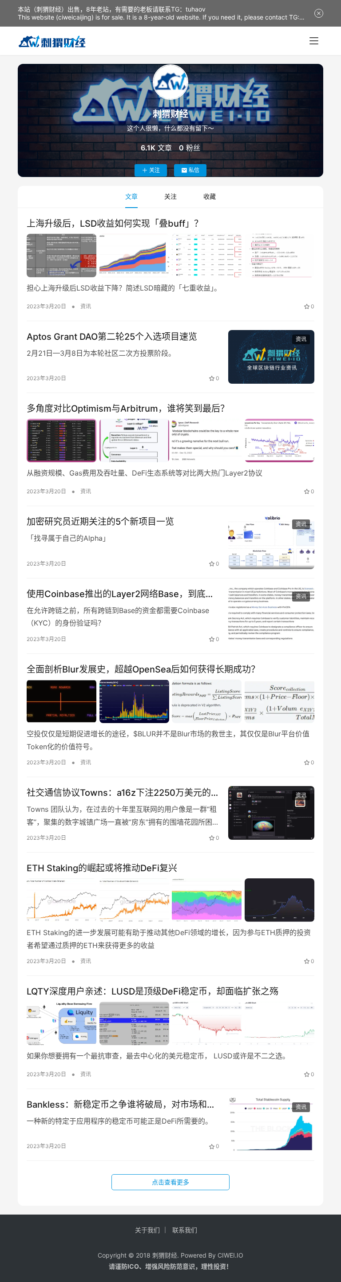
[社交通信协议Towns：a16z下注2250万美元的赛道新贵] (271, 813)
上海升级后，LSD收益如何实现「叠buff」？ (115, 223)
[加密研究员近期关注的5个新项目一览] (271, 542)
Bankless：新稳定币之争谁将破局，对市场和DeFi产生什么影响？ (117, 1104)
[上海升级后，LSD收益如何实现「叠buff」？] (170, 255)
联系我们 (184, 1230)
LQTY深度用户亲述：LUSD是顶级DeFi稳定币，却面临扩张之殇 (152, 991)
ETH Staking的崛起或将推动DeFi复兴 (102, 868)
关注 (154, 170)
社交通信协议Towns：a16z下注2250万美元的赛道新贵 (119, 792)
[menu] (314, 41)
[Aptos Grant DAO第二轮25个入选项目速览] (271, 357)
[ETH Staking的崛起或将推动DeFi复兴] (170, 900)
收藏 (209, 196)
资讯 (85, 306)
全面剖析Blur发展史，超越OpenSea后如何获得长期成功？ (143, 669)
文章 (131, 196)
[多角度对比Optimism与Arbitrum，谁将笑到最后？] (170, 440)
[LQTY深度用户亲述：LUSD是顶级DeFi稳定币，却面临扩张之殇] (170, 1023)
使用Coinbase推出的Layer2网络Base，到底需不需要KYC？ (120, 594)
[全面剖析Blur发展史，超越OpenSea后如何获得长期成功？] (170, 701)
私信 (194, 170)
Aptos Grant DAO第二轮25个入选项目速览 (112, 336)
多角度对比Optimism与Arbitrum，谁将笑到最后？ (128, 408)
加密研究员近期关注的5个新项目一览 (100, 521)
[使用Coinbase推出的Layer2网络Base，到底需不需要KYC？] (271, 614)
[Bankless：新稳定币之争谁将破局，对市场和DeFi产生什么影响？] (271, 1125)
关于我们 (147, 1230)
